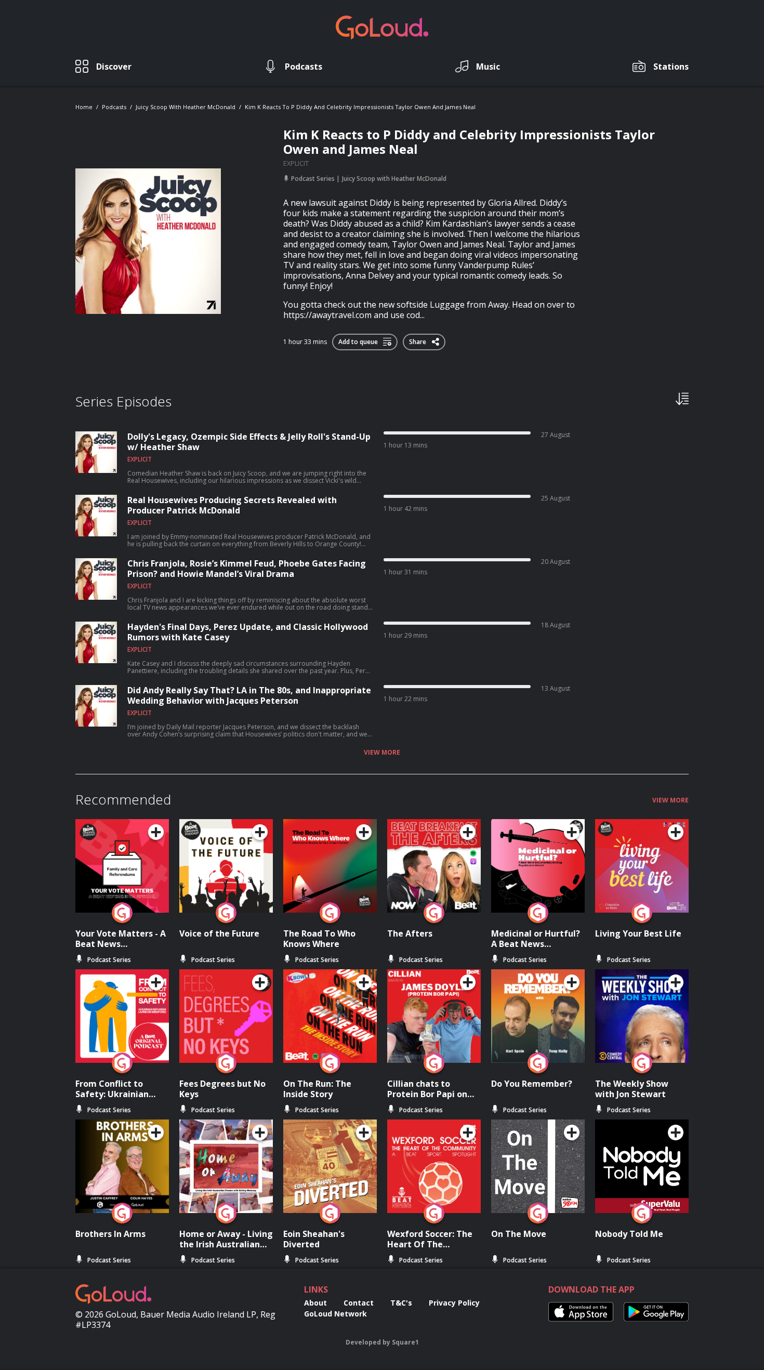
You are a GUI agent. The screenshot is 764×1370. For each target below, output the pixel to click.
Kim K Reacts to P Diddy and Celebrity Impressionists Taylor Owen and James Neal (360, 107)
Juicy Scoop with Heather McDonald (185, 107)
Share (418, 340)
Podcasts (114, 107)
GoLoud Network (335, 1314)
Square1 (405, 1342)
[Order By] (682, 398)
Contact (359, 1303)
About (315, 1303)
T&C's (401, 1303)
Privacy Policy (454, 1303)
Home (84, 107)
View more (382, 752)
